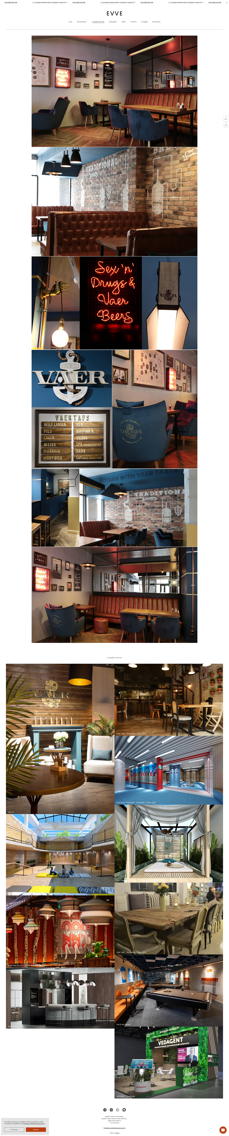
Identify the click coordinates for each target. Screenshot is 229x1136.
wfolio (117, 1133)
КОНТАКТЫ (156, 22)
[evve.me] (114, 13)
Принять (36, 1130)
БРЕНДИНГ (113, 22)
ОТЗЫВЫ (144, 22)
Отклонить (14, 1130)
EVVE (70, 22)
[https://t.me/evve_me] (105, 1110)
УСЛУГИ (133, 22)
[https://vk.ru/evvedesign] (111, 1110)
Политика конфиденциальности (114, 1128)
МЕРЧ (124, 22)
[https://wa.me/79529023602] (117, 1110)
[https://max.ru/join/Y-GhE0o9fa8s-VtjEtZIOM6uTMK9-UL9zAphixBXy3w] (124, 1110)
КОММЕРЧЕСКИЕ (98, 22)
